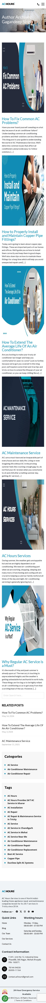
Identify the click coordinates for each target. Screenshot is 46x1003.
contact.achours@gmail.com (21, 976)
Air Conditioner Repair (19, 773)
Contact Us (6, 944)
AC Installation (15, 807)
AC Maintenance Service (21, 453)
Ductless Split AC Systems (20, 862)
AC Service (13, 765)
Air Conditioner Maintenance (22, 769)
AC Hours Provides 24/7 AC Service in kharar (21, 802)
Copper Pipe (14, 858)
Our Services (7, 938)
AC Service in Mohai (17, 832)
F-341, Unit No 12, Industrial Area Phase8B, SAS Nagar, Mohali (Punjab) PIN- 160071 (25, 960)
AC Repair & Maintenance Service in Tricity (24, 818)
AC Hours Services (16, 556)
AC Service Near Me (17, 836)
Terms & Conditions (24, 1000)
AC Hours (12, 795)
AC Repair (12, 812)
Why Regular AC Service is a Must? (22, 664)
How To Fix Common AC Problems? (21, 121)
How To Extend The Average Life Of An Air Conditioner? (19, 346)
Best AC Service (15, 854)
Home (4, 923)
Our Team (6, 933)
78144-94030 (15, 967)
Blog (4, 928)
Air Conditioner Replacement (22, 849)
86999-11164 (15, 970)
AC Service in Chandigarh (20, 828)
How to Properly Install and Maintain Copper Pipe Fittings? (22, 235)
